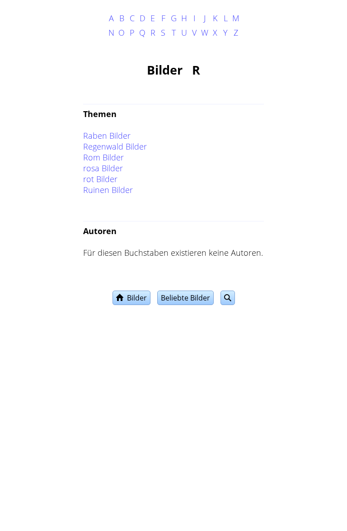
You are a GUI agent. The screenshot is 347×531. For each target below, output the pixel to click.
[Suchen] (227, 298)
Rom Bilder (103, 157)
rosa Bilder (103, 168)
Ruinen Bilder (108, 189)
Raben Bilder (107, 135)
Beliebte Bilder (185, 298)
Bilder (135, 298)
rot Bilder (100, 179)
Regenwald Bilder (115, 146)
